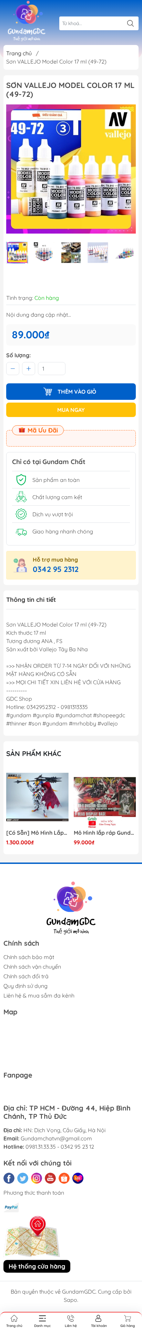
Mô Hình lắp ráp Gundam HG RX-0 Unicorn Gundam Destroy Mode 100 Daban (105, 833)
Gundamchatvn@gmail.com (56, 1138)
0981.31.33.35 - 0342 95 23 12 (60, 1146)
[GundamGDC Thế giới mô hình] (27, 21)
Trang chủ (19, 53)
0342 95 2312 (56, 569)
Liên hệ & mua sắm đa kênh (38, 995)
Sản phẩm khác (33, 753)
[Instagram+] (36, 1178)
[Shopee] (64, 1178)
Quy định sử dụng (25, 985)
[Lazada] (77, 1178)
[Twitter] (22, 1178)
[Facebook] (8, 1178)
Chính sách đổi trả (26, 976)
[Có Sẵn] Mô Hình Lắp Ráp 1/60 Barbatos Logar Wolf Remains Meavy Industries (37, 833)
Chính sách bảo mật (28, 957)
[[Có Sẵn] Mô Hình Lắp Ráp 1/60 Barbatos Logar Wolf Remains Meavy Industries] (37, 797)
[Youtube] (50, 1178)
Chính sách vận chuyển (32, 966)
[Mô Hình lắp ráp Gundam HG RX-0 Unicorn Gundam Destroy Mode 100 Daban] (105, 797)
